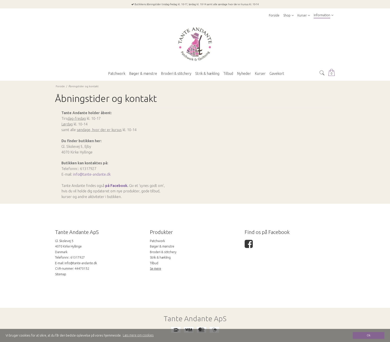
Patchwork (157, 241)
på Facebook (116, 186)
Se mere (155, 268)
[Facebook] (249, 246)
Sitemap (60, 274)
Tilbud (154, 263)
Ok (368, 335)
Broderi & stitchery (163, 252)
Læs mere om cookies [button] (138, 335)
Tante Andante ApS (195, 319)
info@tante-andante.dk (92, 174)
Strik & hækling (160, 257)
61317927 (77, 257)
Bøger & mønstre (162, 246)
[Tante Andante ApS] (195, 44)
